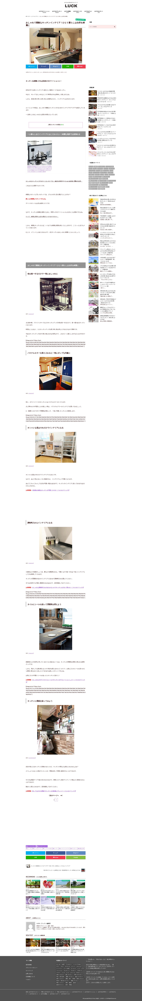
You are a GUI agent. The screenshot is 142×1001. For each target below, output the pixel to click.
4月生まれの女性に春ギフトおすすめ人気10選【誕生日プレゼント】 (108, 225)
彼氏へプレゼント (111, 180)
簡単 (99, 186)
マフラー (97, 174)
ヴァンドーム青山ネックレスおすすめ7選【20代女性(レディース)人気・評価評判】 (107, 250)
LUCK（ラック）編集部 (44, 923)
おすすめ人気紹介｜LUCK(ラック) (99, 998)
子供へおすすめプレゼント (63, 991)
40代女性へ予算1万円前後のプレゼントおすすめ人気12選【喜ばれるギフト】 (108, 300)
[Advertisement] (56, 246)
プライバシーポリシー (31, 967)
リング (106, 174)
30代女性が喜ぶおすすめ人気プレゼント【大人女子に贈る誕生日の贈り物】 (107, 292)
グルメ (94, 168)
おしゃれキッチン (38, 848)
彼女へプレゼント (102, 180)
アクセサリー (102, 166)
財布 (99, 188)
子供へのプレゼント (93, 178)
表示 (62, 124)
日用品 (97, 182)
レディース (111, 174)
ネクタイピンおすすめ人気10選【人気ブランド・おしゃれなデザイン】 (106, 147)
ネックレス (106, 170)
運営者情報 (29, 964)
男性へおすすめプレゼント (47, 991)
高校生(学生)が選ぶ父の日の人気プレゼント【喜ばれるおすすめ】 (108, 201)
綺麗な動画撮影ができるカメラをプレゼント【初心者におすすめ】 (107, 317)
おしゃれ (29, 848)
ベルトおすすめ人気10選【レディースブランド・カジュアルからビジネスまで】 (106, 133)
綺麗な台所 (81, 848)
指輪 (90, 182)
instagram (31, 313)
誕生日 (107, 186)
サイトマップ (29, 970)
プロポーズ (91, 174)
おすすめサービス (77, 12)
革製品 (103, 188)
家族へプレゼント (93, 180)
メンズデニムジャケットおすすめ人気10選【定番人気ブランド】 (106, 140)
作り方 (90, 176)
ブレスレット (103, 172)
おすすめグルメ (88, 12)
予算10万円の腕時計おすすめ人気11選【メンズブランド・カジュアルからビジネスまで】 (106, 99)
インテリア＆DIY (48, 848)
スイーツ (106, 168)
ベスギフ (28, 979)
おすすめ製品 (67, 12)
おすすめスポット (99, 12)
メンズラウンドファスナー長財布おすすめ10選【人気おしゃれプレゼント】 (107, 234)
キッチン (56, 848)
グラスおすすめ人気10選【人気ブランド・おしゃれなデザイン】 (106, 106)
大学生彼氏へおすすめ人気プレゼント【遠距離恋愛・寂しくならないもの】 (107, 259)
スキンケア (111, 168)
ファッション (96, 172)
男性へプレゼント (93, 186)
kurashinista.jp (32, 757)
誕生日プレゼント (93, 188)
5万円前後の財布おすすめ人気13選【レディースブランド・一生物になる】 (106, 113)
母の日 (110, 182)
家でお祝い (105, 178)
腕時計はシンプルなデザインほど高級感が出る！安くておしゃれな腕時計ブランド (107, 309)
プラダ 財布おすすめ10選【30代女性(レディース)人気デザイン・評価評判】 (108, 267)
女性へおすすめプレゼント (32, 991)
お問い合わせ (29, 973)
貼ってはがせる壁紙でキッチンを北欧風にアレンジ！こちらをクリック (53, 791)
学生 (100, 178)
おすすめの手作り (31, 846)
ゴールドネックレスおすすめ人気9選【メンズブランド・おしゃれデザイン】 (106, 153)
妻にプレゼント (106, 176)
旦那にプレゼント (104, 182)
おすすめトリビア (54, 993)
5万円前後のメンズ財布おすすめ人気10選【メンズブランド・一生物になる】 (106, 120)
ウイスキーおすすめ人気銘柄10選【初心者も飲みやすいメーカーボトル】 (106, 93)
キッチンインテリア (64, 848)
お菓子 (95, 166)
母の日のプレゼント (93, 184)
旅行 (93, 182)
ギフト (90, 168)
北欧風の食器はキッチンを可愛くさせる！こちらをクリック (50, 490)
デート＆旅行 (99, 170)
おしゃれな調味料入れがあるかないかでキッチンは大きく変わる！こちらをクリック (57, 587)
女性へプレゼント (97, 176)
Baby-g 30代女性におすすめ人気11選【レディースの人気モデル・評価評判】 (108, 242)
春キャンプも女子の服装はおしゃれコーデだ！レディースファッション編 (107, 284)
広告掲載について (30, 976)
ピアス (90, 172)
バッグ (111, 170)
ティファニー (92, 170)
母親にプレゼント (103, 184)
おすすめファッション (44, 12)
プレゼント (74, 848)
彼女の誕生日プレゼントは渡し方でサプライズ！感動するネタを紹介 (107, 209)
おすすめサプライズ (77, 991)
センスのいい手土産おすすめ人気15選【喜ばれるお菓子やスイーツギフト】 (107, 275)
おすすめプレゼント (57, 12)
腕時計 (103, 186)
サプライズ (100, 168)
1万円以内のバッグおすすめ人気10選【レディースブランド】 (106, 126)
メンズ (102, 174)
